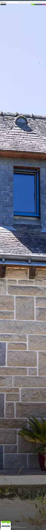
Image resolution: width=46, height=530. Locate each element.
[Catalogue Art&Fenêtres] (34, 4)
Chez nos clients (35, 0)
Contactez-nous (38, 4)
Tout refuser (6, 527)
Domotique (43, 2)
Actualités (39, 0)
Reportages (31, 0)
